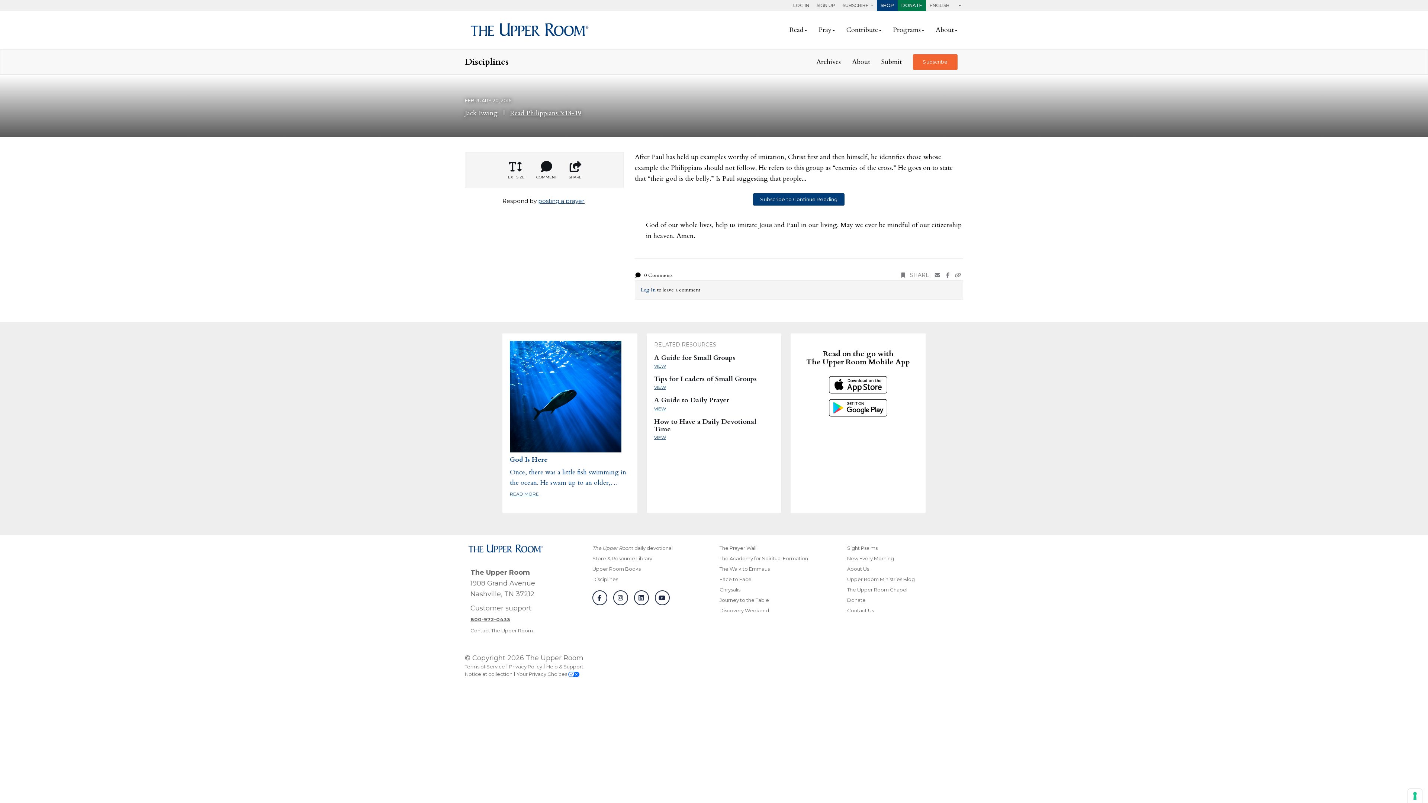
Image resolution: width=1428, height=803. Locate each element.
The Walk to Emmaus (745, 569)
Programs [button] (907, 30)
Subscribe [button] (856, 5)
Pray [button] (825, 30)
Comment (546, 177)
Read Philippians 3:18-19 (545, 113)
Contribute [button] (862, 30)
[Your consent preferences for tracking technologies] (1415, 796)
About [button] (945, 30)
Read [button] (796, 30)
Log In (801, 5)
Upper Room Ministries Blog (881, 579)
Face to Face (736, 579)
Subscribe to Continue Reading (798, 199)
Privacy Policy (525, 667)
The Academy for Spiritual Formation (764, 558)
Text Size (515, 177)
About (861, 62)
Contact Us (860, 610)
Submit (891, 62)
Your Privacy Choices (542, 674)
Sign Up (826, 5)
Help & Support (564, 667)
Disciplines (605, 579)
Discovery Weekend (744, 610)
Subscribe (935, 62)
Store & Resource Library (622, 558)
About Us (858, 569)
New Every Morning (870, 558)
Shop (887, 5)
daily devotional (632, 548)
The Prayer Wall (738, 548)
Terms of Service (485, 667)
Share (575, 177)
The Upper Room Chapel (877, 590)
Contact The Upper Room (501, 630)
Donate (911, 5)
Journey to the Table (744, 600)
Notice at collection (488, 674)
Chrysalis (730, 590)
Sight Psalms (862, 548)
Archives (828, 62)
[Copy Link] (958, 275)
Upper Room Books (616, 569)
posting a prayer (561, 200)
